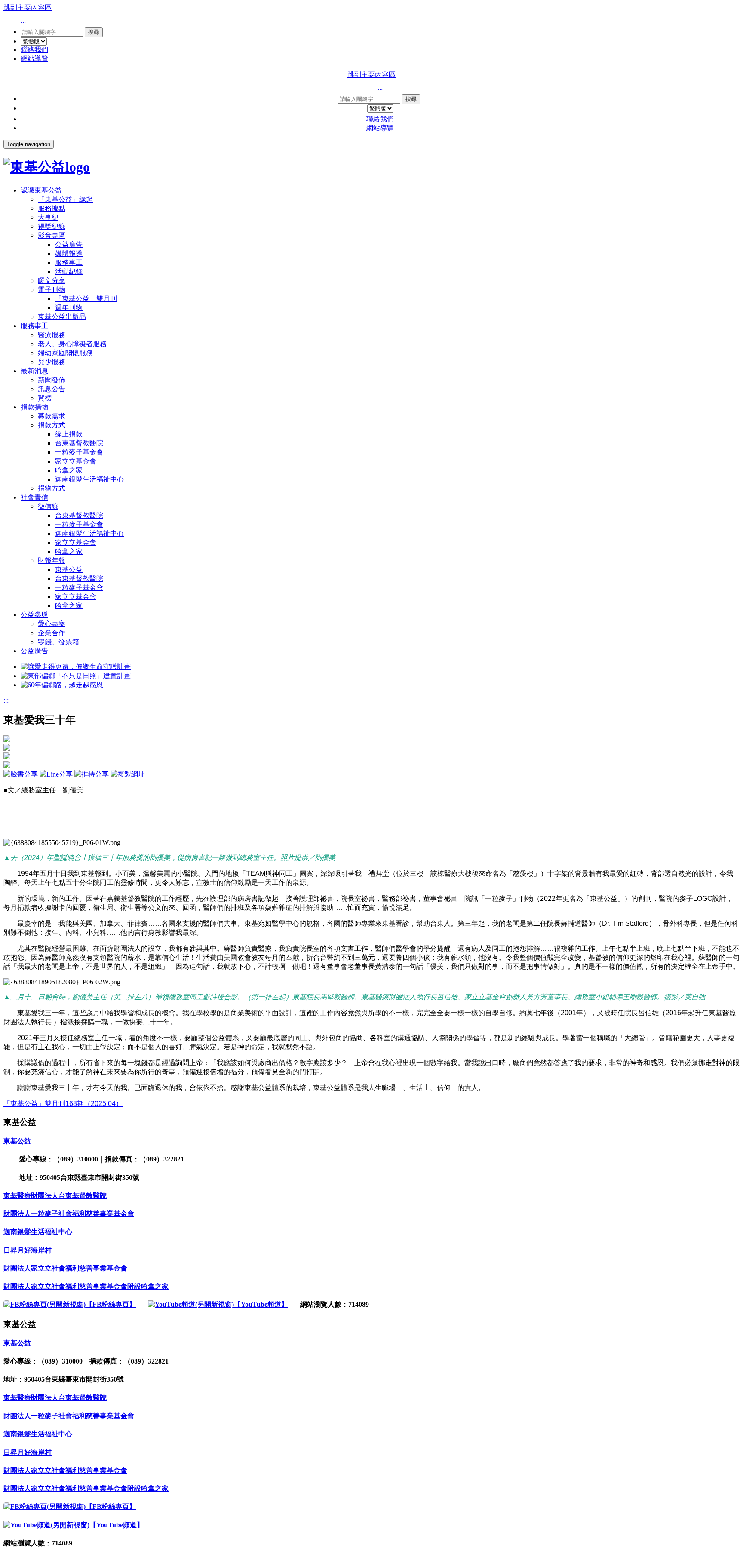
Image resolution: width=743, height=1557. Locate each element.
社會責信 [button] (34, 497)
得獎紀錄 (51, 226)
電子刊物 (51, 289)
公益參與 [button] (34, 614)
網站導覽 (34, 58)
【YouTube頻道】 (261, 1304)
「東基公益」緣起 (65, 199)
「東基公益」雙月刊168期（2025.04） (63, 1103)
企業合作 (51, 632)
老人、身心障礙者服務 (72, 343)
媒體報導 (69, 253)
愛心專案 (51, 623)
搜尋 (93, 32)
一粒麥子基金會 (79, 452)
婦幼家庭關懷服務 (65, 352)
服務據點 (51, 208)
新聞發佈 (51, 380)
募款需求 (51, 416)
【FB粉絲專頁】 (111, 1304)
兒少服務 (51, 361)
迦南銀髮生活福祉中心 (89, 479)
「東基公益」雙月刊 (86, 298)
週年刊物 (69, 307)
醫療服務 (51, 334)
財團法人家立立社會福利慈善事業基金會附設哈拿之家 (86, 1286)
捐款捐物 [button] (34, 407)
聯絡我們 (34, 49)
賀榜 (45, 398)
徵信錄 (48, 506)
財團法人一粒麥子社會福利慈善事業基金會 (68, 1213)
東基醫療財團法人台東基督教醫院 (55, 1195)
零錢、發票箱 (58, 641)
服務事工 (69, 262)
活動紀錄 (69, 271)
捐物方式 (51, 488)
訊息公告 (51, 389)
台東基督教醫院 (79, 443)
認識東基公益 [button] (41, 190)
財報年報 (51, 560)
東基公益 (69, 569)
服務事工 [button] (34, 325)
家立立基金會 (75, 461)
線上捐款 (69, 434)
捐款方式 (51, 425)
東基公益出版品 (62, 316)
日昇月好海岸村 (27, 1250)
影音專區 (51, 235)
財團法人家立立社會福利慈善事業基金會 (65, 1268)
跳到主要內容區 (27, 7)
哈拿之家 (69, 470)
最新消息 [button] (34, 371)
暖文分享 (51, 280)
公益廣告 (69, 244)
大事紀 (48, 217)
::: (23, 23)
